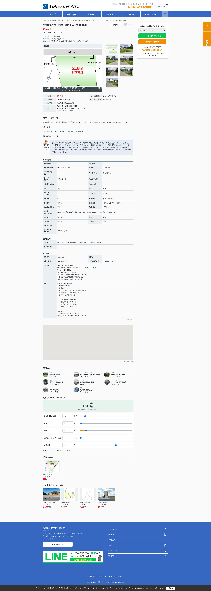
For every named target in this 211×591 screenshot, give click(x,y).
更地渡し (81, 131)
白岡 (66, 106)
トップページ (112, 529)
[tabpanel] (119, 66)
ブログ (110, 545)
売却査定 (111, 14)
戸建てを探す (72, 14)
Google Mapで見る (127, 361)
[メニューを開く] (165, 14)
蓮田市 (49, 36)
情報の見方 (130, 319)
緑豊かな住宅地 (71, 131)
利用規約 (92, 576)
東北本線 (60, 106)
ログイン (160, 6)
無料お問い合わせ (152, 42)
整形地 (56, 131)
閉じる (171, 588)
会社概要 (111, 556)
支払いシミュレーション (54, 32)
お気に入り (130, 24)
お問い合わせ (150, 14)
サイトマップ (119, 576)
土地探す (92, 14)
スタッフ (111, 534)
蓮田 (66, 108)
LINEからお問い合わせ (152, 36)
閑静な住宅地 (47, 131)
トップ (53, 14)
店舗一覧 (131, 14)
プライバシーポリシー (105, 576)
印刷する (115, 25)
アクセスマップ (113, 551)
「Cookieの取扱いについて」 (142, 588)
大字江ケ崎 (56, 36)
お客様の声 (111, 540)
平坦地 (62, 131)
